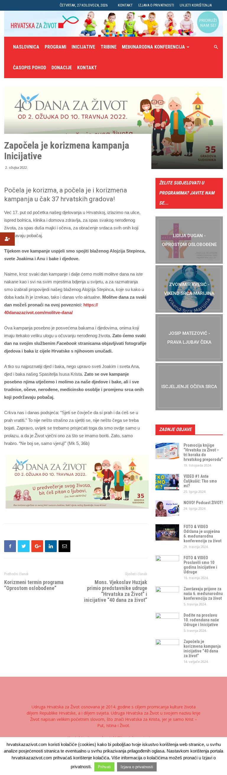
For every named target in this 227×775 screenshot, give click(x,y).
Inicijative (83, 47)
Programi (55, 47)
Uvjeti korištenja (196, 5)
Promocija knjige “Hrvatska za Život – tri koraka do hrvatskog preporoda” (203, 452)
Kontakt (125, 5)
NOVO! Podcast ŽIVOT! (203, 502)
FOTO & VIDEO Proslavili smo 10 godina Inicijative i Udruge (200, 564)
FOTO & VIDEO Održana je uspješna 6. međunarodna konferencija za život (202, 533)
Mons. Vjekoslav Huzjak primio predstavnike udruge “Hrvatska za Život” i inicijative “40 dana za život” (115, 591)
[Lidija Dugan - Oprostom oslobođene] (189, 240)
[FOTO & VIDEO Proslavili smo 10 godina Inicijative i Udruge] (167, 563)
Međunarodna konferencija (153, 47)
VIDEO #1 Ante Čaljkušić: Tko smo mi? (200, 481)
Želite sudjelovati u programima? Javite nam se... (186, 193)
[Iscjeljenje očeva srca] (189, 386)
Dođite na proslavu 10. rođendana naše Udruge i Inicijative (201, 620)
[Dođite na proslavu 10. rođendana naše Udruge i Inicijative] (167, 621)
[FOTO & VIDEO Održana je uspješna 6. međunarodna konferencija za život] (167, 532)
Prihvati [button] (104, 767)
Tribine (108, 47)
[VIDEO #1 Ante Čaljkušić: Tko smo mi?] (167, 482)
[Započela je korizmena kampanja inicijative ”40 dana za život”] (167, 647)
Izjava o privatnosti (156, 5)
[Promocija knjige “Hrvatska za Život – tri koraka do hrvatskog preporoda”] (167, 451)
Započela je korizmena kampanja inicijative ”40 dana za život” (202, 648)
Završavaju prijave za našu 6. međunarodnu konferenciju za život (203, 593)
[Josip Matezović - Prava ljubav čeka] (189, 337)
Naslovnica (26, 47)
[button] (216, 47)
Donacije (61, 67)
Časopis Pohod (29, 67)
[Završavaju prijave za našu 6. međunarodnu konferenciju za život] (167, 594)
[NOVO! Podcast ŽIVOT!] (167, 508)
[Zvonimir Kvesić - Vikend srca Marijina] (189, 289)
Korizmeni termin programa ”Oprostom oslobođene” (34, 585)
